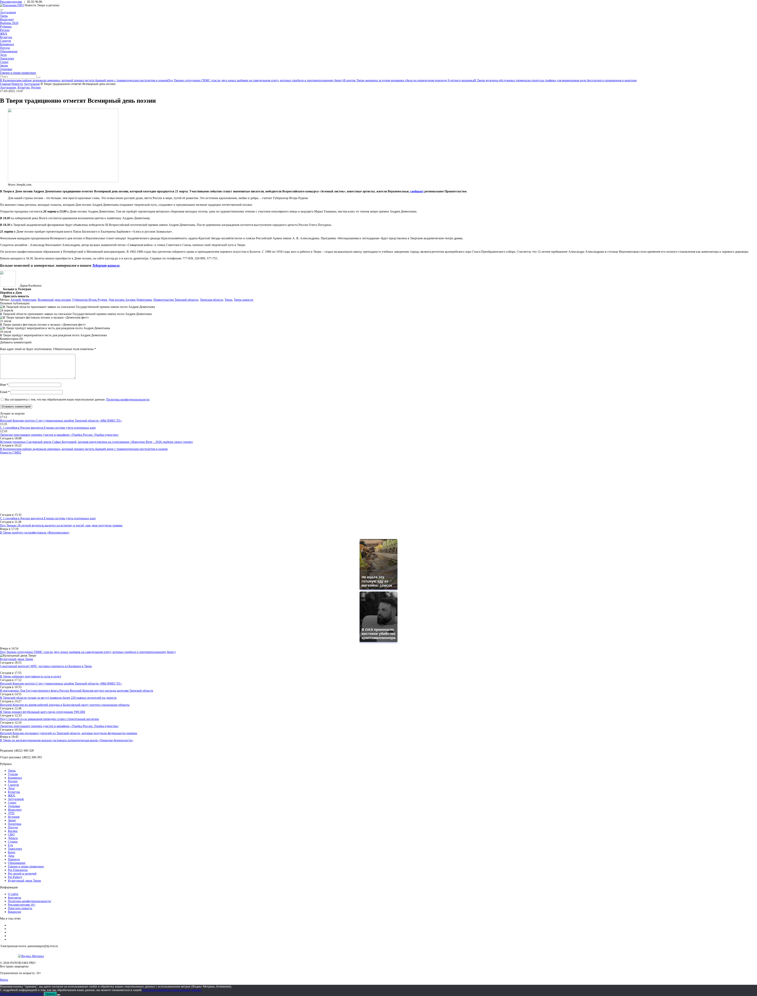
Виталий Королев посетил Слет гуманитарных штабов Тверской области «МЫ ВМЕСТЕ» (61, 420)
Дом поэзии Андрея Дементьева (130, 299)
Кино (11, 852)
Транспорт (7, 58)
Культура (6, 37)
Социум (5, 40)
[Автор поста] (8, 285)
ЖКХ (3, 33)
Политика (14, 823)
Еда (10, 845)
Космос (13, 831)
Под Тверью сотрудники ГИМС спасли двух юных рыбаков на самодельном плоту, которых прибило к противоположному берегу (88, 652)
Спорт (4, 62)
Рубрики (6, 26)
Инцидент (7, 19)
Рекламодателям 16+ (21, 904)
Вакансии (14, 911)
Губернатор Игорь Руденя (89, 299)
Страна (13, 841)
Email (5, 392)
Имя (4, 384)
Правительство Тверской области (175, 299)
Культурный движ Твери (24, 880)
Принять (50, 993)
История (13, 816)
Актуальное (8, 12)
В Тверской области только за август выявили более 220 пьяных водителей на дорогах (58, 697)
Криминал (7, 44)
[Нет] (58, 994)
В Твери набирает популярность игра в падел (30, 676)
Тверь (4, 16)
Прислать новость (20, 908)
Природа (14, 859)
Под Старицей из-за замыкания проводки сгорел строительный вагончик (49, 719)
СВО (11, 834)
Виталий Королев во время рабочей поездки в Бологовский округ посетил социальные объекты (65, 704)
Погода (5, 47)
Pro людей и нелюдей (22, 873)
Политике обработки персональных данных (172, 990)
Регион (5, 30)
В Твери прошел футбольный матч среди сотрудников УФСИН (42, 712)
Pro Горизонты (18, 870)
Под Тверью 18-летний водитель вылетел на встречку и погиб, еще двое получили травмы (61, 525)
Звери (4, 65)
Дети (3, 55)
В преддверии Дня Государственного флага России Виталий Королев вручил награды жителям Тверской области (76, 690)
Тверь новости (243, 299)
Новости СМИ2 (10, 452)
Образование (9, 51)
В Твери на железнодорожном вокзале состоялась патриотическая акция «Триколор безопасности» (66, 740)
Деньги (13, 838)
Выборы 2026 (9, 23)
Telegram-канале (105, 265)
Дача (11, 855)
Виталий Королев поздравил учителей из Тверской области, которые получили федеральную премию (68, 733)
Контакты (14, 897)
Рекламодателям (11, 1)
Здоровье (6, 69)
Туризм (13, 774)
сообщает (417, 191)
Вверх (4, 979)
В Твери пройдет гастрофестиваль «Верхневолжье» (35, 532)
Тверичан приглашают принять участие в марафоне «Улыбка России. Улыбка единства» (59, 434)
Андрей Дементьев (23, 299)
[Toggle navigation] (1, 9)
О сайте (13, 894)
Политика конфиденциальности (127, 399)
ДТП (11, 813)
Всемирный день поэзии (54, 299)
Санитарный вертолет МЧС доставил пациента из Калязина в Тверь (46, 666)
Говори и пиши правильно (18, 72)
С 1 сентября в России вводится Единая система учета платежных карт (48, 427)
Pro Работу (15, 877)
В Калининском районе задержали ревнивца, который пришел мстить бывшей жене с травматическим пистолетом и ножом (84, 449)
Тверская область (211, 299)
